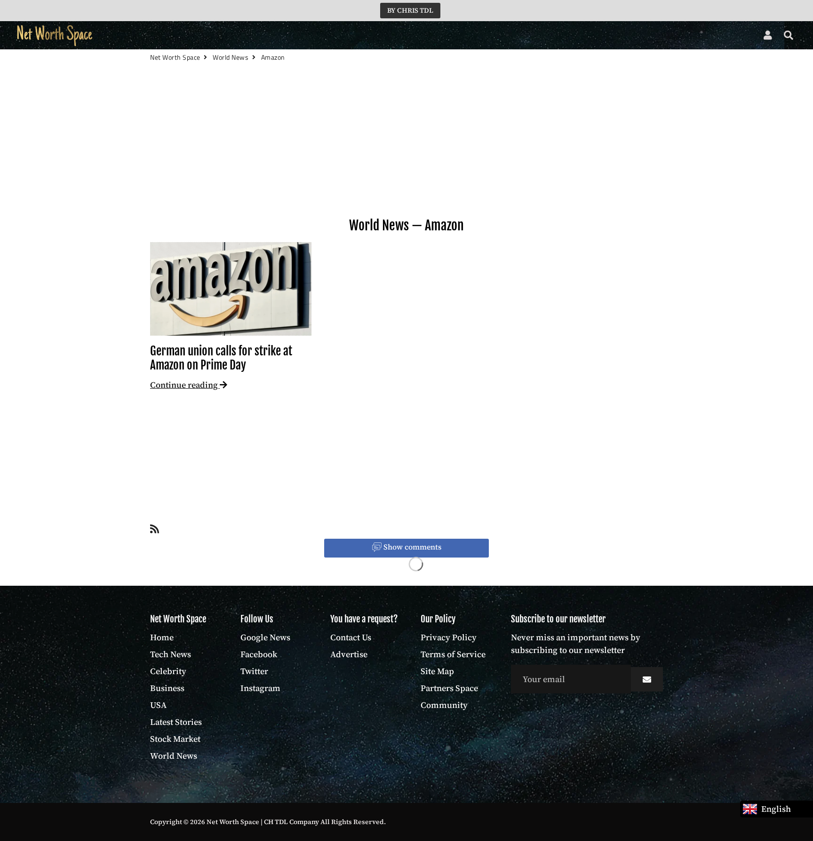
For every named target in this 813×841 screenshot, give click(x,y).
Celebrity (207, 35)
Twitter (254, 671)
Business (252, 35)
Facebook (258, 654)
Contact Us (350, 637)
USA (287, 35)
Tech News (161, 35)
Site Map (437, 671)
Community (444, 705)
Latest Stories (331, 35)
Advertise (348, 654)
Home (119, 35)
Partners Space (449, 688)
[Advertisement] (406, 155)
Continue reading (185, 385)
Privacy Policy (449, 637)
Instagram (260, 688)
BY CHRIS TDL (410, 10)
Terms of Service (453, 654)
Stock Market (393, 35)
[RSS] (154, 530)
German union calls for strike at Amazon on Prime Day (221, 358)
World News (453, 35)
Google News (265, 637)
